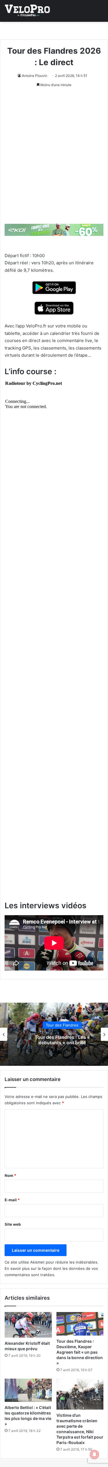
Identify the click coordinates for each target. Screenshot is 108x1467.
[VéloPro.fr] (27, 11)
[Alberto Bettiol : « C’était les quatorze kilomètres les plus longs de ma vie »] (28, 1390)
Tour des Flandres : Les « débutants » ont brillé (54, 1039)
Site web (13, 1224)
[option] (54, 1034)
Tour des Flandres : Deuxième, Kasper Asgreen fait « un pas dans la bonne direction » (79, 1352)
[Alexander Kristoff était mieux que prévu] (28, 1325)
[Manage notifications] (94, 1454)
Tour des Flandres (54, 1025)
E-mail (12, 1200)
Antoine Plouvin (34, 75)
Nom (10, 1175)
